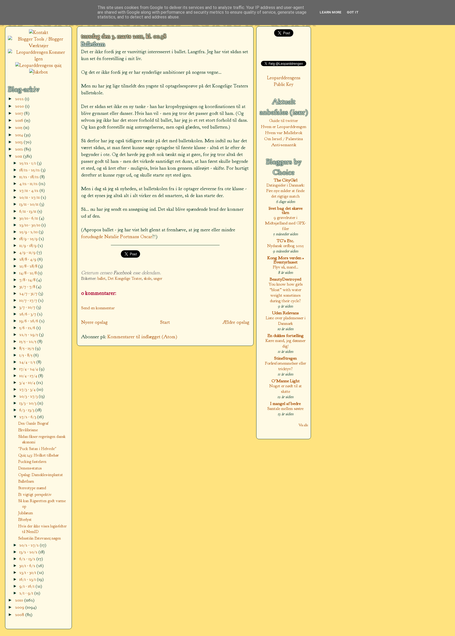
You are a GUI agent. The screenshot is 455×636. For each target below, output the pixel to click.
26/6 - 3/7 (28, 314)
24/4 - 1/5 (27, 362)
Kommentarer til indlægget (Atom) (142, 337)
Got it (353, 12)
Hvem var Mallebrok (283, 132)
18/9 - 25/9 (29, 238)
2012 (19, 149)
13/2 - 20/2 (28, 552)
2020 (20, 106)
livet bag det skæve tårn (286, 210)
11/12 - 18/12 (29, 176)
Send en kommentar (98, 308)
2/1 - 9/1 (26, 593)
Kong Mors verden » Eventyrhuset (285, 260)
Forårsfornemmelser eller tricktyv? (285, 365)
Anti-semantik (283, 145)
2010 (19, 600)
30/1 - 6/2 (27, 565)
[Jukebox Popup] (38, 72)
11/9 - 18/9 (28, 245)
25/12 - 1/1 (28, 163)
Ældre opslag (235, 322)
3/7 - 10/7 (27, 307)
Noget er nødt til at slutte (285, 388)
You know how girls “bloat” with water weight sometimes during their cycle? (286, 292)
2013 (19, 142)
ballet (101, 278)
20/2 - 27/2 (29, 545)
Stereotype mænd (32, 488)
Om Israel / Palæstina (283, 138)
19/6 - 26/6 (29, 321)
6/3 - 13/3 (27, 410)
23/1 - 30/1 (28, 572)
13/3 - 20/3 (28, 403)
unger (158, 278)
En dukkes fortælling (286, 335)
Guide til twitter (283, 120)
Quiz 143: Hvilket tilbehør (38, 455)
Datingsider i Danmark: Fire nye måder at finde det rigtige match (285, 190)
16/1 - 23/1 (28, 579)
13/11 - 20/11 (29, 204)
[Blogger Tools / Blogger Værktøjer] (38, 46)
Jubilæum (25, 513)
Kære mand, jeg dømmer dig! (285, 343)
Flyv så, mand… (285, 267)
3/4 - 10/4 (27, 382)
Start (165, 322)
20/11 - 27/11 (30, 197)
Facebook (122, 273)
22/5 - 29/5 (29, 334)
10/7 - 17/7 (28, 300)
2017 (19, 113)
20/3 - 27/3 (29, 396)
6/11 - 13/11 (28, 211)
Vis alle (303, 425)
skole (147, 278)
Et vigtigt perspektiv (35, 494)
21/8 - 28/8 (28, 266)
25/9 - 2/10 (29, 231)
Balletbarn (93, 44)
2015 (19, 127)
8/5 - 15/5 (27, 348)
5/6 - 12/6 (27, 327)
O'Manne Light (285, 381)
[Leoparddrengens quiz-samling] (38, 65)
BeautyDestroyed (285, 279)
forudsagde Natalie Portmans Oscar (116, 236)
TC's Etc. (285, 240)
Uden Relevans (285, 313)
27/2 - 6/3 (28, 416)
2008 (20, 614)
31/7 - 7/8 (27, 286)
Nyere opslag (94, 322)
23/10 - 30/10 (30, 225)
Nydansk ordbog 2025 (285, 245)
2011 (19, 156)
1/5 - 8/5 (26, 355)
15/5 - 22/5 (28, 341)
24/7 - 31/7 (28, 293)
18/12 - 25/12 (30, 170)
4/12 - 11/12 (29, 183)
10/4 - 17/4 (28, 375)
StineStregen (285, 358)
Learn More (331, 12)
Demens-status (30, 468)
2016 (19, 120)
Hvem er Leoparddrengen (283, 126)
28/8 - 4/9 (28, 259)
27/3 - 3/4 (28, 389)
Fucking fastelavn (32, 461)
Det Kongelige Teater (125, 278)
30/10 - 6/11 (29, 218)
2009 (20, 607)
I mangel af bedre (285, 403)
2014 (19, 135)
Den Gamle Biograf (33, 423)
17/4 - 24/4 (29, 368)
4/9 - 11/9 (28, 252)
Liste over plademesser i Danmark (285, 320)
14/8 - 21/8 (28, 273)
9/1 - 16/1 (27, 586)
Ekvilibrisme (28, 430)
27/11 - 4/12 (29, 190)
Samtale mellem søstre (285, 408)
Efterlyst (25, 519)
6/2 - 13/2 (27, 558)
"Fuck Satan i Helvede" (37, 448)
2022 (20, 98)
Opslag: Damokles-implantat (40, 474)
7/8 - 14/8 (27, 279)
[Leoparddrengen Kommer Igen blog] (38, 59)
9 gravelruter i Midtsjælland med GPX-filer (285, 223)
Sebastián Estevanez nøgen (39, 538)
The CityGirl (285, 180)
